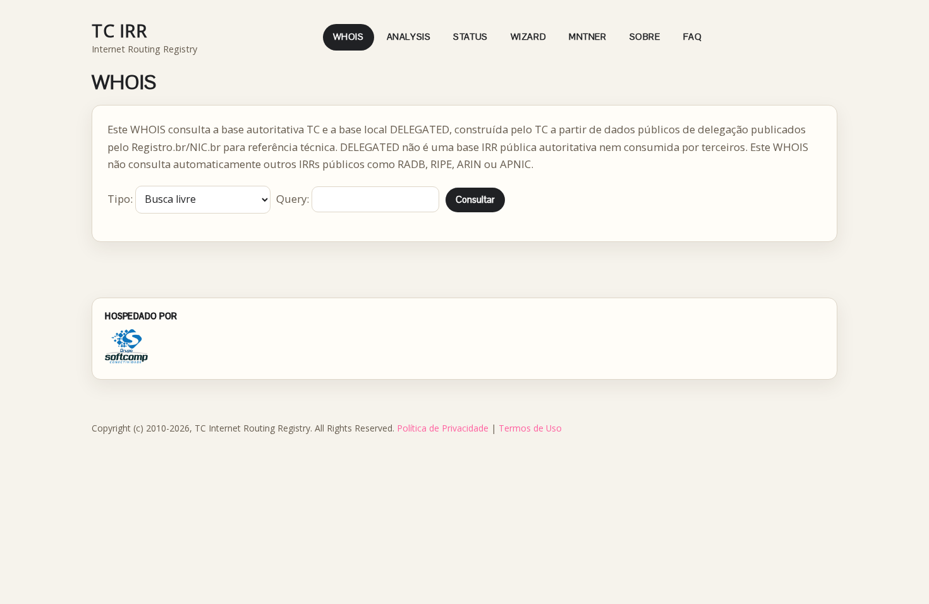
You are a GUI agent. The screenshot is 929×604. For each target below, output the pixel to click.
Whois (348, 36)
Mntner (587, 36)
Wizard (528, 36)
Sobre (644, 36)
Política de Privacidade (443, 428)
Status (470, 36)
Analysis (409, 36)
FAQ (692, 36)
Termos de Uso (530, 428)
